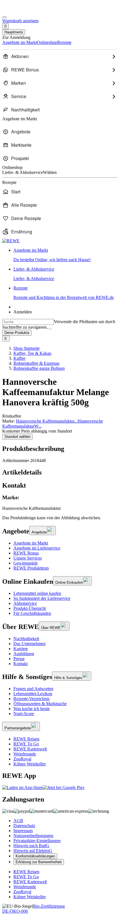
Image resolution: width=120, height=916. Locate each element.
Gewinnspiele (25, 563)
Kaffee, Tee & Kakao (32, 353)
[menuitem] (60, 56)
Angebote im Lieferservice (36, 548)
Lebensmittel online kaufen (37, 593)
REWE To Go (26, 744)
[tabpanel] (60, 503)
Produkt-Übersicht (29, 608)
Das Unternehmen (29, 643)
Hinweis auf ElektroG (32, 850)
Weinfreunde (24, 754)
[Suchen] (50, 329)
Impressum (23, 830)
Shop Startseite (26, 348)
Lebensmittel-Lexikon (32, 693)
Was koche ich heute (31, 708)
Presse (19, 658)
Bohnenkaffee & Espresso (36, 363)
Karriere (20, 648)
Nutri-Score (23, 713)
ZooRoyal (22, 759)
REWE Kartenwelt (30, 749)
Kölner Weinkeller (29, 764)
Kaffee (19, 358)
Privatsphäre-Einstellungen (37, 840)
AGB (18, 820)
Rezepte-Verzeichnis (31, 698)
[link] (65, 255)
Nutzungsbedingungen (33, 835)
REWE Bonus (26, 553)
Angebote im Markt (30, 543)
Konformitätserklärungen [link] (35, 856)
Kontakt (20, 663)
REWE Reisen (26, 739)
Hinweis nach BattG (31, 845)
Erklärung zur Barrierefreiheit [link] (39, 862)
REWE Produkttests (31, 568)
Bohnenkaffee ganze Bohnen (39, 368)
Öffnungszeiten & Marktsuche (40, 703)
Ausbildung (23, 653)
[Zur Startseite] (21, 10)
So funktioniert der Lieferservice (41, 598)
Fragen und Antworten (33, 688)
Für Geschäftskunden (32, 613)
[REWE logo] (11, 240)
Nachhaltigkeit (26, 638)
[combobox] (28, 322)
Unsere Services (27, 558)
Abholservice (25, 603)
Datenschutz (24, 825)
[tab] (60, 472)
